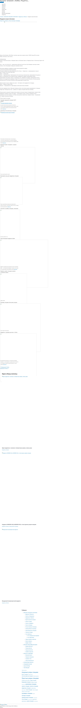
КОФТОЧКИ (4, 9)
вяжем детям (23, 684)
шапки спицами (30, 701)
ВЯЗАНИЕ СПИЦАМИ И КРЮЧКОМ (30, 612)
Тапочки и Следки (29, 632)
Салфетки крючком (29, 651)
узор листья (34, 699)
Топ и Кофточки (29, 634)
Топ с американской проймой (33, 635)
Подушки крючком (29, 649)
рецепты (34, 693)
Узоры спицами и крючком (31, 639)
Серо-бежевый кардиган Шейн (7, 238)
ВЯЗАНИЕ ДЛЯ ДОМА (6, 13)
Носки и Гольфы (29, 621)
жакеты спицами (25, 686)
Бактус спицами (25, 674)
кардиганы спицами (26, 688)
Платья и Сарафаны (29, 623)
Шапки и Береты (29, 641)
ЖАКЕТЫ (3, 6)
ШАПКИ (3, 10)
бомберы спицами (34, 682)
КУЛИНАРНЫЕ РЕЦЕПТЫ (28, 662)
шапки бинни (24, 701)
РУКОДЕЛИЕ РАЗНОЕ (28, 664)
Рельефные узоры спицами (25, 680)
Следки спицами (33, 680)
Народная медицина (30, 656)
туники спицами (30, 699)
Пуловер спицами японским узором (8, 302)
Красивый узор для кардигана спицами (9, 176)
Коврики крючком (29, 646)
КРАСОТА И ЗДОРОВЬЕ (28, 653)
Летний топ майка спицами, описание (9, 208)
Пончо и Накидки (29, 625)
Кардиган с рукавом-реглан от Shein (8, 332)
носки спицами (29, 689)
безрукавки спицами (26, 682)
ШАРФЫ (3, 12)
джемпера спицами (31, 684)
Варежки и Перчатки (30, 614)
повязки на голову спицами (26, 691)
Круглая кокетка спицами (31, 619)
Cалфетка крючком (24, 670)
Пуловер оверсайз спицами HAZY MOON (8, 101)
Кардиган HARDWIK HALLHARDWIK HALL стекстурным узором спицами (19, 524)
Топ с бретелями (30, 637)
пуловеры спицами (27, 693)
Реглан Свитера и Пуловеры (14, 20)
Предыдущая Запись (4, 367)
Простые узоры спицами (30, 678)
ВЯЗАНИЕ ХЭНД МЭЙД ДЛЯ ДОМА (30, 644)
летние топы (33, 688)
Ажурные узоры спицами (30, 672)
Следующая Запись (4, 368)
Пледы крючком (29, 648)
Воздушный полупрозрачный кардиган (11, 601)
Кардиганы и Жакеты (4, 20)
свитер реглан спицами (27, 697)
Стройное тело (28, 658)
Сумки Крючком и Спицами (31, 630)
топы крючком (35, 697)
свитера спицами (26, 695)
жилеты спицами (34, 686)
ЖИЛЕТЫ (3, 5)
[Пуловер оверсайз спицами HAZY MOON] (6, 103)
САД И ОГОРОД (27, 665)
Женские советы (29, 655)
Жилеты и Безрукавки (30, 616)
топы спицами (25, 699)
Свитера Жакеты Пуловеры (13, 526)
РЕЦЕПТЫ (4, 14)
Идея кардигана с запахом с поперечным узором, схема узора (17, 448)
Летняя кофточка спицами (27, 676)
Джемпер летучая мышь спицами (8, 110)
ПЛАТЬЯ (3, 8)
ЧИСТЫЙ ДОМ (26, 667)
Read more (9, 206)
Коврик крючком (30, 674)
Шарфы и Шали (28, 642)
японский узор (36, 701)
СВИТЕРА (4, 4)
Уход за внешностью (30, 660)
